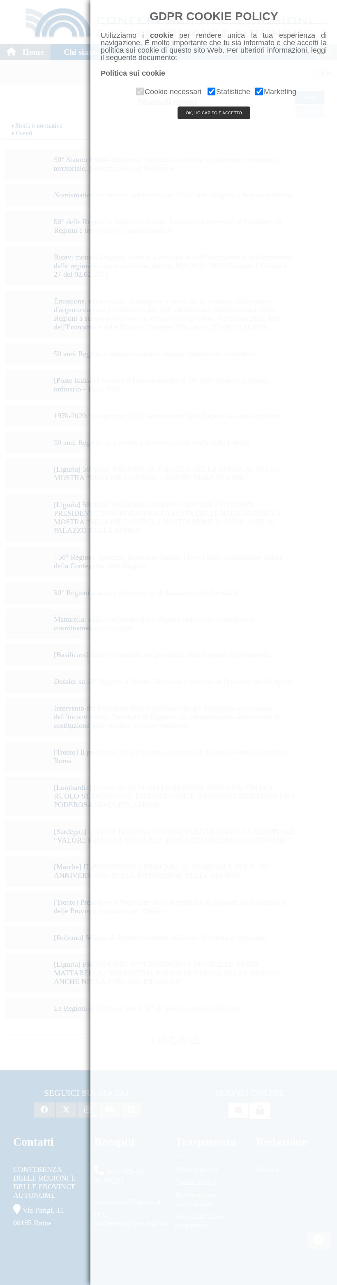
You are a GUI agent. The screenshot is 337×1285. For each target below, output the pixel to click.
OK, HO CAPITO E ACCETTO (214, 113)
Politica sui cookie (133, 73)
